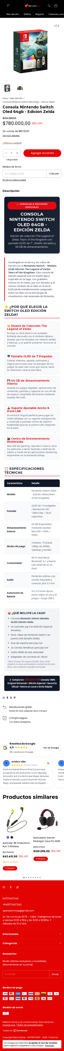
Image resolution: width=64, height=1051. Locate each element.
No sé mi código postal (14, 180)
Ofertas (27, 14)
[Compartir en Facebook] (7, 698)
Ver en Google (51, 747)
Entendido (49, 1045)
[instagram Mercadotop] (4, 887)
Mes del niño (13, 14)
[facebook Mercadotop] (11, 887)
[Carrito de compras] (55, 6)
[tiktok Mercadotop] (17, 887)
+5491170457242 (12, 904)
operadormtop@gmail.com (18, 910)
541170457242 (11, 898)
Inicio (5, 98)
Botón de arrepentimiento (30, 1025)
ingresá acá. (9, 1025)
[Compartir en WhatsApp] (4, 698)
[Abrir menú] (8, 5)
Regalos (39, 14)
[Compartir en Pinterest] (14, 698)
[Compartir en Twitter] (11, 698)
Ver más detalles (11, 135)
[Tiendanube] (15, 1031)
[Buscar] (49, 5)
